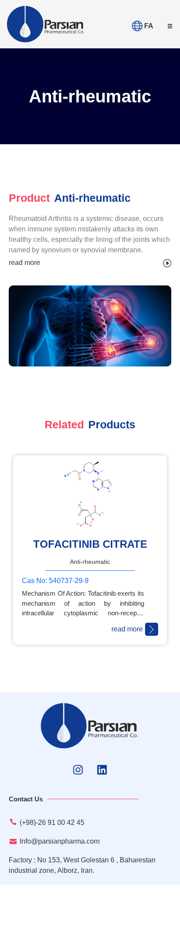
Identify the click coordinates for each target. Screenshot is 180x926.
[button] (170, 26)
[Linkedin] (102, 769)
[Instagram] (78, 769)
